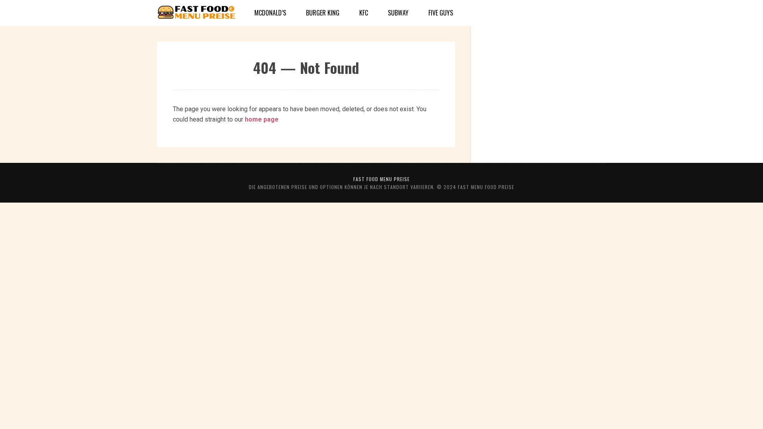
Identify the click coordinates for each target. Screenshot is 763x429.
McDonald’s (270, 12)
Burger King (322, 12)
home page (262, 119)
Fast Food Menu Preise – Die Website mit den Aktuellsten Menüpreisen (196, 13)
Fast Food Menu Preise (381, 179)
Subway (398, 12)
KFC (363, 12)
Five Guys (440, 12)
